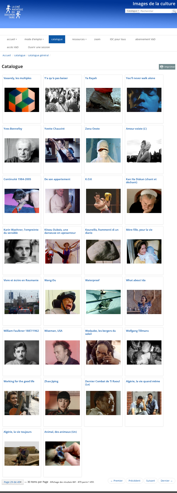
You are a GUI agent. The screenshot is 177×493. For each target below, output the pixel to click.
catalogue (19, 55)
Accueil (7, 55)
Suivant (150, 480)
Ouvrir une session (39, 47)
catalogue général (38, 55)
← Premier (116, 480)
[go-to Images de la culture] (88, 13)
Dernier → (167, 480)
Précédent (134, 480)
